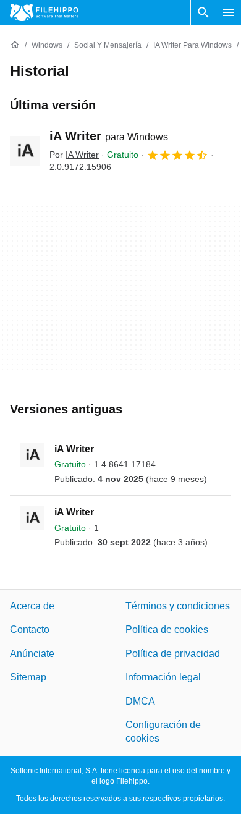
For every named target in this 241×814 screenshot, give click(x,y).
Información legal (163, 677)
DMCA (140, 700)
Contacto (29, 629)
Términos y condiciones (177, 606)
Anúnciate (32, 653)
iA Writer (108, 136)
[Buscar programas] (203, 12)
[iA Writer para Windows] (25, 151)
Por (74, 154)
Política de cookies (166, 629)
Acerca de (32, 606)
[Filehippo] (44, 12)
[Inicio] (15, 45)
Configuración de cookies (163, 731)
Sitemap (28, 677)
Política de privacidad (172, 653)
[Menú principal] (228, 12)
